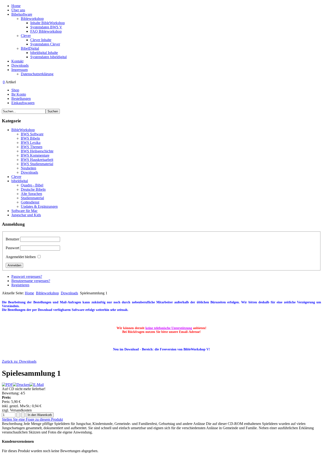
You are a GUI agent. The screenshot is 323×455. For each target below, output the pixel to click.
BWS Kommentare (35, 155)
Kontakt (17, 61)
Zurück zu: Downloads (19, 361)
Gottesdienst (30, 202)
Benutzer (12, 239)
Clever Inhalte (40, 40)
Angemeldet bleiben (21, 257)
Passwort (12, 248)
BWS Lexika (30, 143)
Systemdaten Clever (45, 44)
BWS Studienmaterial (37, 164)
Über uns (18, 10)
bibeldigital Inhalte (44, 53)
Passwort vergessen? (26, 276)
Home (16, 6)
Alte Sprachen (31, 194)
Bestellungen (21, 99)
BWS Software (32, 134)
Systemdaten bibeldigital (48, 57)
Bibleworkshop (32, 19)
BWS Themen (31, 147)
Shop (15, 90)
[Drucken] (21, 385)
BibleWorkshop (23, 130)
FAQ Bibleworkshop (46, 31)
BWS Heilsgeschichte (37, 151)
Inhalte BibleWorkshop (47, 23)
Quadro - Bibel (32, 185)
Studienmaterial (32, 198)
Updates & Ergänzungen (39, 206)
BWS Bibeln (30, 138)
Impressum (19, 70)
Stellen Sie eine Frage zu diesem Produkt (32, 419)
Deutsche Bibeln (33, 189)
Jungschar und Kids (26, 215)
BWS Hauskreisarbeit (37, 160)
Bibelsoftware (21, 14)
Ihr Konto (18, 94)
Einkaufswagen (23, 103)
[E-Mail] (37, 385)
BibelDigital (30, 48)
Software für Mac (24, 211)
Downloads (20, 65)
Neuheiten (28, 168)
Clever (26, 36)
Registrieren (20, 285)
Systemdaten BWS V (46, 27)
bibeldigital (19, 181)
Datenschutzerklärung (37, 74)
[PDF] (7, 385)
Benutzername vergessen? (30, 281)
